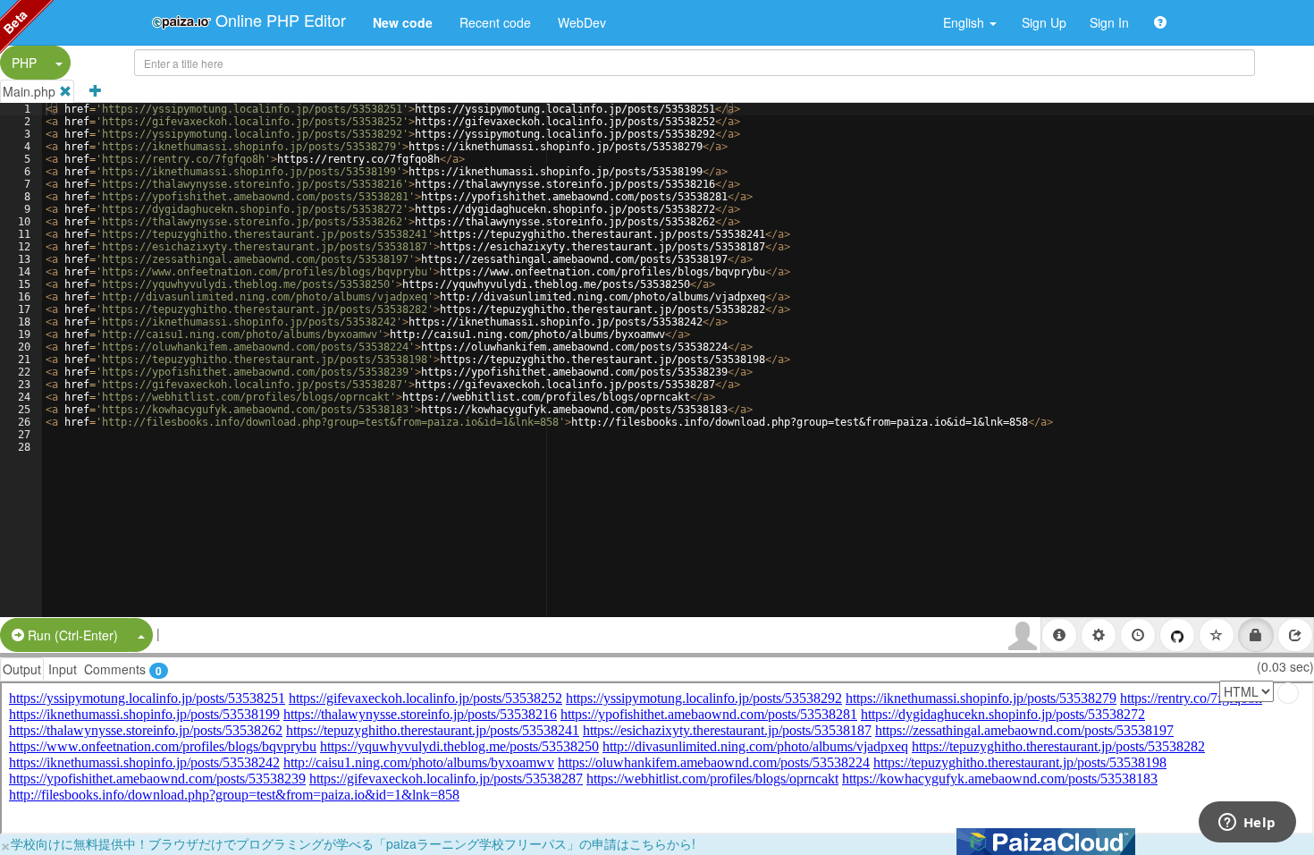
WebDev (582, 22)
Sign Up (1044, 22)
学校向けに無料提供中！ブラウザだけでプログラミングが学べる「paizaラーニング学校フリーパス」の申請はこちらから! (353, 843)
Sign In (1109, 22)
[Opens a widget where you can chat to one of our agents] (1247, 823)
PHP (24, 63)
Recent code (495, 22)
